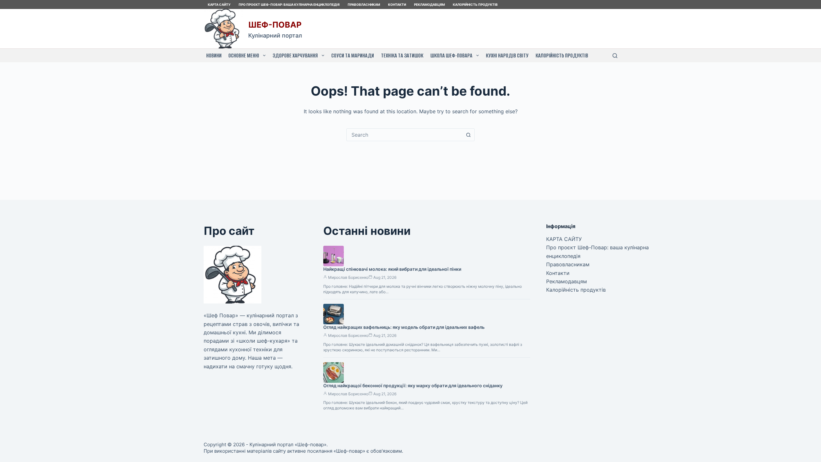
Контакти (397, 4)
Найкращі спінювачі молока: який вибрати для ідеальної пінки (392, 269)
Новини (214, 55)
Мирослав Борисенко (348, 277)
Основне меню (243, 55)
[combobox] (404, 134)
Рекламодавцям (429, 4)
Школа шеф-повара (451, 55)
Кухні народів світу (507, 55)
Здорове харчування (295, 55)
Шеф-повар (274, 25)
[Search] (615, 55)
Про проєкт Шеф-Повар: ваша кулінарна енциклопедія (289, 4)
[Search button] (468, 135)
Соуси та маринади (352, 55)
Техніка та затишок (402, 55)
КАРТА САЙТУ (219, 4)
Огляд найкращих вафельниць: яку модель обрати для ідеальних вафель (404, 327)
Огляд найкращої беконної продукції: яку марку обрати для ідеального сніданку (413, 385)
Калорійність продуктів (475, 4)
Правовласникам (364, 4)
